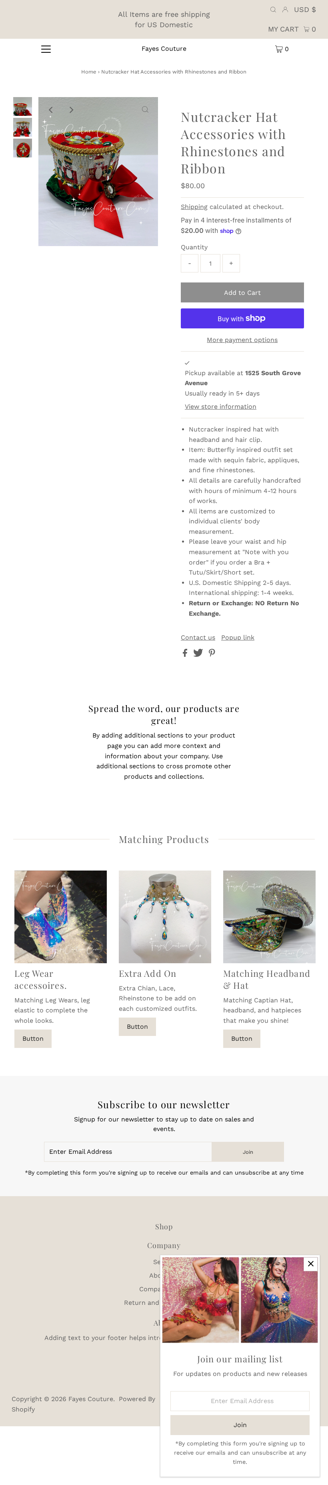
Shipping (194, 207)
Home (88, 72)
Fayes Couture (164, 48)
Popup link (237, 637)
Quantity (194, 247)
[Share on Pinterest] (212, 654)
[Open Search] (273, 9)
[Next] (71, 110)
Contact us (198, 637)
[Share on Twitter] (199, 654)
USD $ (305, 9)
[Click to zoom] (145, 110)
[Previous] (51, 110)
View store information (220, 406)
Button (33, 1038)
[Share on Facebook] (186, 654)
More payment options (242, 340)
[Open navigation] (46, 49)
